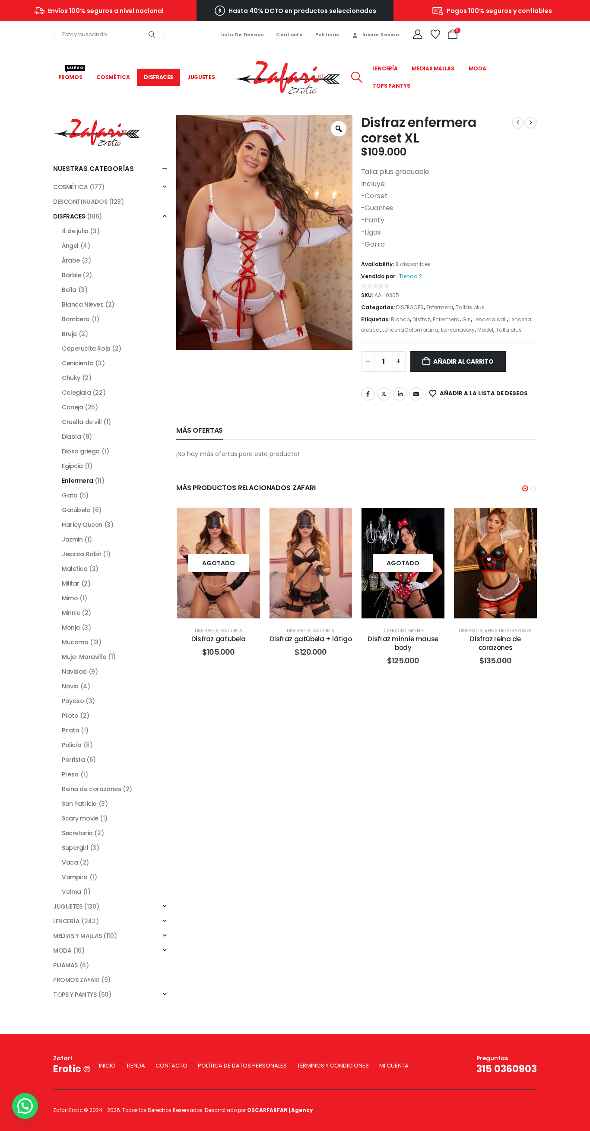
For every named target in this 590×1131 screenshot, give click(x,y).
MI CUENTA (394, 1065)
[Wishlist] (435, 34)
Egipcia (72, 466)
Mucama (75, 642)
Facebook (368, 394)
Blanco (400, 319)
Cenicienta (78, 363)
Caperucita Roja (86, 348)
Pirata (70, 730)
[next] (531, 123)
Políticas (327, 34)
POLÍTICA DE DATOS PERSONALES (242, 1065)
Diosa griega (81, 451)
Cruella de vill (82, 422)
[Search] (152, 34)
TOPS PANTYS (391, 85)
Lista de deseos (242, 34)
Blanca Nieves (83, 304)
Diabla (71, 436)
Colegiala (76, 392)
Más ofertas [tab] (199, 430)
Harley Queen (82, 524)
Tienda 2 (410, 276)
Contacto (289, 34)
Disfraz (421, 319)
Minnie (416, 630)
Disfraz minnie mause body (403, 643)
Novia (70, 686)
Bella (69, 289)
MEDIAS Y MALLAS (77, 935)
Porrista (73, 759)
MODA (477, 68)
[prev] (518, 123)
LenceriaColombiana (410, 329)
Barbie (71, 275)
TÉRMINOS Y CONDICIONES (333, 1065)
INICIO (107, 1065)
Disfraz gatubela (218, 638)
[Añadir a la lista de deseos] (247, 521)
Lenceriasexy (458, 329)
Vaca (70, 862)
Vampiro (75, 877)
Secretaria (77, 833)
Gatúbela (231, 630)
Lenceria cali (490, 319)
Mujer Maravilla (84, 657)
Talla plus (509, 329)
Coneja (72, 407)
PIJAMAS (65, 965)
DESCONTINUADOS (80, 201)
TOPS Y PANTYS (75, 994)
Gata (69, 495)
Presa (70, 774)
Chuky (71, 378)
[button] (356, 77)
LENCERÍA (384, 68)
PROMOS (71, 75)
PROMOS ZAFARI (76, 980)
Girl (466, 319)
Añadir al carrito (463, 361)
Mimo (70, 598)
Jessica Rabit (82, 554)
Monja (71, 627)
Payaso (73, 701)
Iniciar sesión (380, 34)
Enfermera (439, 307)
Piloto (70, 715)
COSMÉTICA (113, 77)
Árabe (71, 260)
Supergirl (75, 847)
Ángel (70, 245)
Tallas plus (470, 307)
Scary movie (80, 818)
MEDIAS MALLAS (433, 68)
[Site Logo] (287, 77)
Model (485, 329)
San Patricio (79, 803)
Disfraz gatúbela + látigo (311, 638)
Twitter (384, 394)
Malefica (75, 568)
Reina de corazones (508, 630)
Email (416, 394)
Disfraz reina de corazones (495, 643)
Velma (71, 891)
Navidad (74, 671)
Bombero (76, 319)
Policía (72, 745)
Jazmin (72, 539)
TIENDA (135, 1065)
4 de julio (75, 231)
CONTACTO (171, 1065)
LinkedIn (400, 394)
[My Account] (417, 34)
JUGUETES (201, 77)
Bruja (69, 333)
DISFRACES (158, 77)
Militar (70, 583)
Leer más (225, 563)
